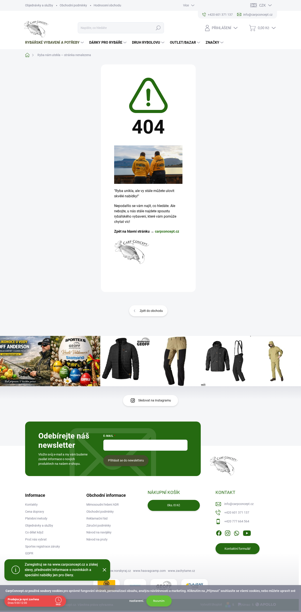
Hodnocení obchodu (107, 5)
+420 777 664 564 (236, 521)
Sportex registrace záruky (42, 546)
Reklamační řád (97, 518)
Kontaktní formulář (238, 548)
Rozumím (159, 601)
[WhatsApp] (236, 532)
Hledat (158, 28)
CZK (262, 5)
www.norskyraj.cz (118, 570)
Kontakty (31, 504)
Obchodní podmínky (73, 5)
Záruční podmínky (98, 525)
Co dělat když (34, 532)
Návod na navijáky (98, 532)
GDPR (29, 553)
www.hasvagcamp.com (149, 570)
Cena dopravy (34, 511)
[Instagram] (227, 532)
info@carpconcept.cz (239, 504)
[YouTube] (247, 532)
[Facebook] (219, 532)
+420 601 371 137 (236, 512)
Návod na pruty (97, 539)
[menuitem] (55, 42)
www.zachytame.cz (181, 570)
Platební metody (36, 518)
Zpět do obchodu (151, 311)
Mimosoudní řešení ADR (102, 504)
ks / (173, 505)
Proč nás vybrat (36, 539)
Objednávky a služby (39, 5)
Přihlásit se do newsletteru (126, 460)
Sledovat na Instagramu (154, 400)
